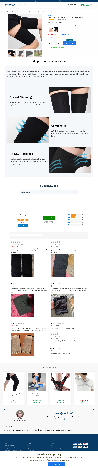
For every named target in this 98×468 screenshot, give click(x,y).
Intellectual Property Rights (56, 448)
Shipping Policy (31, 448)
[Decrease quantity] (50, 43)
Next (42, 53)
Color (49, 26)
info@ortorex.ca (67, 419)
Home (8, 11)
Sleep (6, 443)
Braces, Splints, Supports (18, 11)
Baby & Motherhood (10, 445)
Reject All (35, 464)
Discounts (52, 445)
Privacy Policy (31, 447)
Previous (8, 53)
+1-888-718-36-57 (70, 5)
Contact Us (30, 443)
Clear (76, 26)
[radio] (51, 30)
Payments (52, 447)
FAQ (29, 445)
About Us (52, 443)
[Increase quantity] (58, 43)
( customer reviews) (60, 19)
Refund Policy (31, 450)
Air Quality (7, 448)
